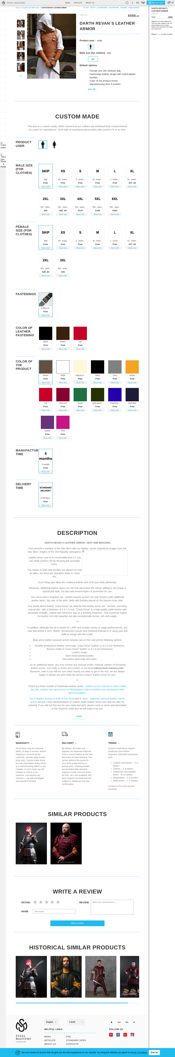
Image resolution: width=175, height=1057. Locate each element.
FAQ (68, 1036)
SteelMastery (13, 2)
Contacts (72, 1044)
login (159, 34)
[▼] (3, 145)
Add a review (77, 923)
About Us (50, 1044)
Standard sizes (76, 1040)
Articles (78, 3)
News (67, 3)
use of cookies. (140, 1052)
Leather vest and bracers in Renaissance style (64, 689)
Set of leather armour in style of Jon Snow (52, 698)
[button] (20, 76)
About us (90, 3)
